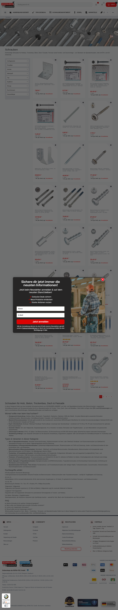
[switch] (6, 606)
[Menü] (9, 594)
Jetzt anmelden (40, 321)
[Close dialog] (102, 279)
